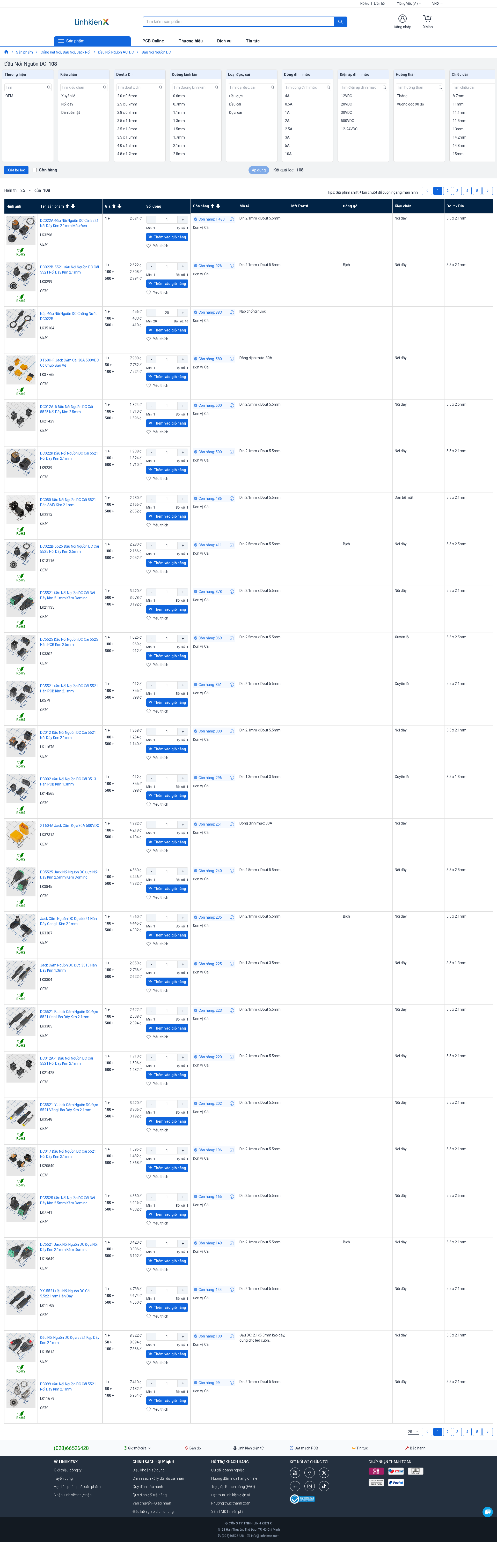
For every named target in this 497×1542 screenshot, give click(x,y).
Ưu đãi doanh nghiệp (228, 1470)
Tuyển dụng (63, 1478)
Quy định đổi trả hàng (150, 1495)
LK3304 (46, 980)
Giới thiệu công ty (68, 1470)
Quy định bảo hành (148, 1487)
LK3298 (46, 235)
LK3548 (46, 1119)
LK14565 (47, 793)
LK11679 (47, 1398)
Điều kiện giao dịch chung (153, 1511)
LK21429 (47, 421)
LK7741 (46, 1212)
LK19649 (47, 1259)
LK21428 (47, 1073)
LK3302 (46, 654)
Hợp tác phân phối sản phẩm (77, 1487)
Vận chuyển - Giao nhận (152, 1503)
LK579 (45, 700)
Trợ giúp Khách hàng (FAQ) (233, 1487)
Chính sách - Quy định (153, 1462)
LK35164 (47, 328)
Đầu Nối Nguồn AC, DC (116, 52)
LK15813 (47, 1352)
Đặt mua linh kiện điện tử (230, 1495)
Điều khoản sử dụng (149, 1470)
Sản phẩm (24, 52)
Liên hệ (379, 3)
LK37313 (47, 835)
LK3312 (46, 514)
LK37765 (47, 375)
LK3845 (46, 887)
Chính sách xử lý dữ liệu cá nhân (158, 1478)
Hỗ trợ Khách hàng (230, 1462)
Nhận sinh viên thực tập (73, 1495)
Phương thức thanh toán (230, 1503)
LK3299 (46, 281)
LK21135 (47, 607)
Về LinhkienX (66, 1462)
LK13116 (47, 561)
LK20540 (47, 1166)
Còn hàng (48, 170)
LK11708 (47, 1305)
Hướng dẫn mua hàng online (234, 1478)
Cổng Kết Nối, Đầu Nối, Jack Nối (65, 52)
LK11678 (47, 747)
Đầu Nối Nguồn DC (156, 52)
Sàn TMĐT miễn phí (227, 1511)
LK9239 (46, 468)
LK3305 (46, 1026)
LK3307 (46, 933)
